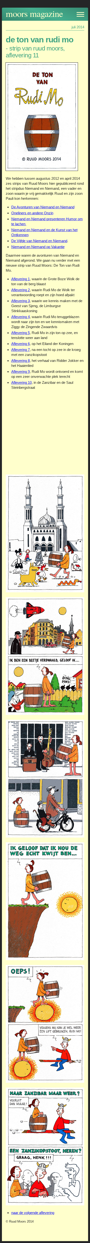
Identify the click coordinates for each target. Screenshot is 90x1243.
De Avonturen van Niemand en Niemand (42, 207)
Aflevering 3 (20, 301)
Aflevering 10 (21, 382)
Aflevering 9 (20, 371)
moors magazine (34, 13)
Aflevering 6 (20, 344)
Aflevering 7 (20, 350)
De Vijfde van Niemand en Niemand (39, 241)
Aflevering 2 (20, 290)
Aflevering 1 (20, 279)
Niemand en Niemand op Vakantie (38, 247)
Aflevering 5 (20, 333)
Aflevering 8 (20, 361)
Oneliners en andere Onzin (32, 213)
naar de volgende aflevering (32, 1213)
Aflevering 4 (20, 317)
